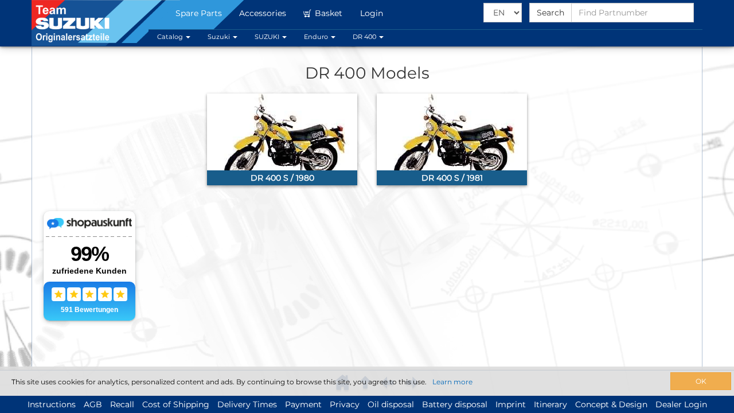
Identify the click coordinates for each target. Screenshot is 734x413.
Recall (122, 404)
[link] (282, 139)
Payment (303, 404)
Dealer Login (681, 404)
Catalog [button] (171, 37)
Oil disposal (391, 404)
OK (701, 381)
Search (550, 12)
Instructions (52, 404)
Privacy (345, 404)
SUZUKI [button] (268, 37)
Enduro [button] (317, 37)
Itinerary (550, 404)
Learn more (452, 381)
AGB (93, 404)
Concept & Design (611, 404)
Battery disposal (454, 404)
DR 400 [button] (365, 37)
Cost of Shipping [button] (175, 404)
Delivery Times (247, 404)
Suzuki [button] (220, 37)
